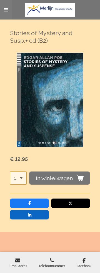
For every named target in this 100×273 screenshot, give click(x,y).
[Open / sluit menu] (6, 10)
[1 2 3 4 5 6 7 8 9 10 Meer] (18, 178)
